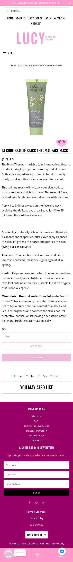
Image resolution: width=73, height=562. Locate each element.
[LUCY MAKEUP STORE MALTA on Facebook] (30, 502)
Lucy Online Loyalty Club (36, 425)
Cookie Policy (36, 524)
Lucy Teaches (35, 18)
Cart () (61, 18)
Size (4, 329)
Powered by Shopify (54, 543)
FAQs (36, 421)
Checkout (36, 23)
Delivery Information (36, 430)
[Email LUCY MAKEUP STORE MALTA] (43, 502)
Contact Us (36, 440)
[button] (62, 552)
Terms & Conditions (37, 511)
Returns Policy (36, 435)
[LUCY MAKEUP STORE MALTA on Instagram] (36, 502)
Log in (47, 18)
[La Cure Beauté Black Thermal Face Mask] (36, 106)
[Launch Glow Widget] (8, 553)
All (21, 65)
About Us (20, 18)
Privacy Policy (36, 518)
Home (10, 18)
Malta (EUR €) (35, 534)
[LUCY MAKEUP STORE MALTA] (37, 39)
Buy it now (36, 357)
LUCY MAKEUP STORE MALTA (30, 543)
